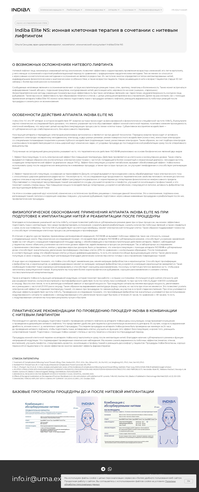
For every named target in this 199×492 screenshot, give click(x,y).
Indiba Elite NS (19, 121)
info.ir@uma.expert (179, 10)
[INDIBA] (21, 10)
